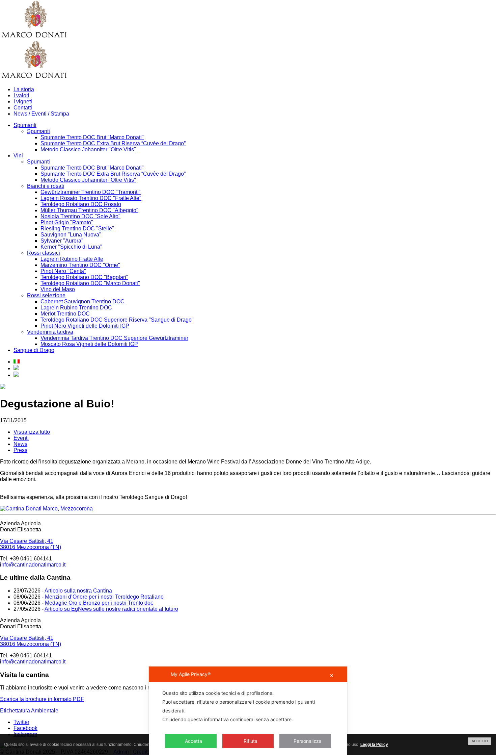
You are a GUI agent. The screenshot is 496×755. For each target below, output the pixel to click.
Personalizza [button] (308, 741)
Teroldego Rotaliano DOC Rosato (80, 204)
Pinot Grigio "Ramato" (66, 222)
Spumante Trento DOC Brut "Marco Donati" (92, 137)
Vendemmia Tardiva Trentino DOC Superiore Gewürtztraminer (114, 338)
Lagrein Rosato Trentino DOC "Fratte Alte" (90, 198)
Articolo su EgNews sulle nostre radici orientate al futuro (111, 609)
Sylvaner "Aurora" (61, 241)
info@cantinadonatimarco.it (32, 565)
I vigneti (22, 101)
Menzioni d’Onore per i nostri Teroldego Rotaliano (104, 597)
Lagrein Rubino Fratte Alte (71, 259)
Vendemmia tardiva (50, 332)
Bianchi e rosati (45, 186)
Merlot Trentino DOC (65, 314)
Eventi (21, 438)
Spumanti (24, 125)
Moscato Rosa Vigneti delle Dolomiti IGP (89, 344)
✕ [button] (332, 675)
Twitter (21, 722)
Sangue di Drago (33, 350)
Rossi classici (43, 253)
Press (20, 450)
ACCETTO (480, 741)
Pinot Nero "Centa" (63, 271)
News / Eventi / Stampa (41, 114)
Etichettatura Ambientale (29, 710)
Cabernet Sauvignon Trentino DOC (82, 301)
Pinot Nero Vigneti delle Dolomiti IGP (84, 326)
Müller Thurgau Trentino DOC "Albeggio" (89, 210)
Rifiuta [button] (250, 741)
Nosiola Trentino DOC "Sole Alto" (80, 216)
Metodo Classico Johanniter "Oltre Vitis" (88, 149)
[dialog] (248, 710)
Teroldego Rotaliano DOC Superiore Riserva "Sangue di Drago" (117, 320)
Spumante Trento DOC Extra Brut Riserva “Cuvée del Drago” (113, 143)
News (20, 444)
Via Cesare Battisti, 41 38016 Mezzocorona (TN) (30, 544)
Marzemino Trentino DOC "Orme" (80, 265)
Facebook (25, 728)
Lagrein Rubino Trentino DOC (76, 307)
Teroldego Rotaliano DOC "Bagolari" (84, 277)
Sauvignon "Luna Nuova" (70, 234)
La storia (23, 89)
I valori (21, 95)
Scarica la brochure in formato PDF (42, 699)
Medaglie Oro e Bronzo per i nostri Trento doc (99, 603)
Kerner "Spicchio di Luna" (71, 247)
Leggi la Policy (374, 744)
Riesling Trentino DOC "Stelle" (77, 228)
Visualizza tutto (31, 432)
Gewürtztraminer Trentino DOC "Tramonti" (90, 192)
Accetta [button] (193, 741)
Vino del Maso (57, 289)
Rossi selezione (46, 295)
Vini (18, 155)
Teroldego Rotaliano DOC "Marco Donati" (90, 283)
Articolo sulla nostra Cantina (78, 591)
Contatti (22, 107)
